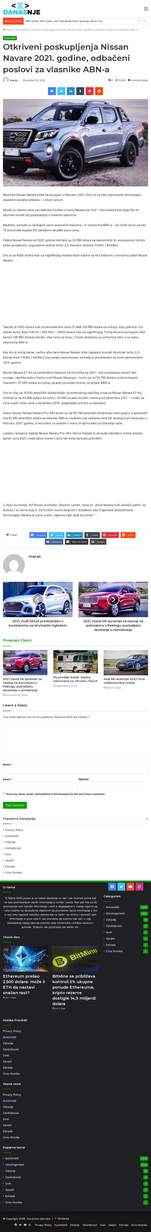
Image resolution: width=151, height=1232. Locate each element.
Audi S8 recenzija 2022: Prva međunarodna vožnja (124, 681)
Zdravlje (10, 842)
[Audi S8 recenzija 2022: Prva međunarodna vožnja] (126, 662)
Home (9, 29)
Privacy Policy (14, 829)
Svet (8, 854)
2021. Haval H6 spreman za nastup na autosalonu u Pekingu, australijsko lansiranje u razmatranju (22, 684)
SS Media (63, 1218)
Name (7, 764)
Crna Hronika (13, 872)
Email (7, 779)
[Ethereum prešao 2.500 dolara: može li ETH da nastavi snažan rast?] (25, 959)
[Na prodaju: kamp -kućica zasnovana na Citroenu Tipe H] (75, 662)
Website (83, 779)
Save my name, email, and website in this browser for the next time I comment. (55, 794)
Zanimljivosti (13, 848)
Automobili (22, 29)
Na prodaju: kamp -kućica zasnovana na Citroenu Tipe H (75, 679)
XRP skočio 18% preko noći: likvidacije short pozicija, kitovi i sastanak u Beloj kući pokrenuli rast (84, 21)
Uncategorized (115, 913)
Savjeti (9, 860)
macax (14, 80)
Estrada (10, 866)
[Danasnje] (21, 9)
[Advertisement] (75, 295)
